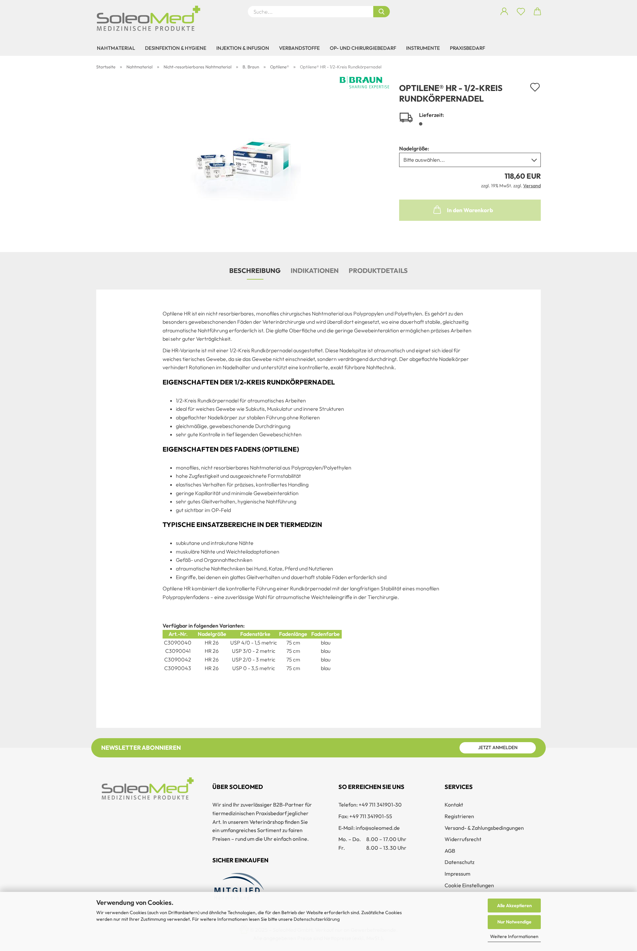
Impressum (457, 873)
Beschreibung (255, 270)
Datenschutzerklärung (317, 919)
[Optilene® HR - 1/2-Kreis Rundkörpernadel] (243, 158)
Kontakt (454, 804)
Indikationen (315, 270)
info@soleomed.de (378, 827)
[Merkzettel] (521, 11)
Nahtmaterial (116, 48)
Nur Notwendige (514, 922)
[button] (504, 11)
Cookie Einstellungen (469, 885)
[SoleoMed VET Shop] (151, 18)
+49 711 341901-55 (370, 816)
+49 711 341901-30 (380, 804)
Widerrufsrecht (463, 839)
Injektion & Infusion (242, 48)
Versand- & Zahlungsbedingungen (484, 827)
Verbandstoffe (299, 48)
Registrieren (459, 816)
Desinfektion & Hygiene (175, 48)
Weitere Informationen (514, 936)
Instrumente (423, 48)
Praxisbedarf (467, 48)
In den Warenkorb (470, 210)
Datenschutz (459, 862)
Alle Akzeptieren (514, 905)
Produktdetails (378, 270)
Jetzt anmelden (498, 747)
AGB (450, 850)
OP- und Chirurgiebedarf (363, 48)
